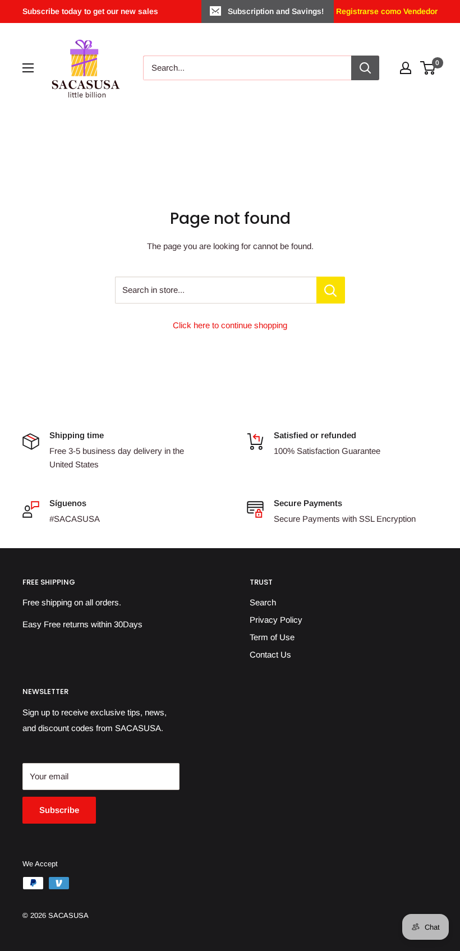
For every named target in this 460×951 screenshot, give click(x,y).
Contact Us (270, 654)
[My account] (405, 68)
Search (263, 602)
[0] (428, 68)
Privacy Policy (276, 619)
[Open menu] (28, 67)
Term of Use (272, 637)
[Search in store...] (330, 290)
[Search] (365, 68)
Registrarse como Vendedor (386, 11)
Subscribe (59, 810)
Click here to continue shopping (230, 325)
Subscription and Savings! (276, 11)
